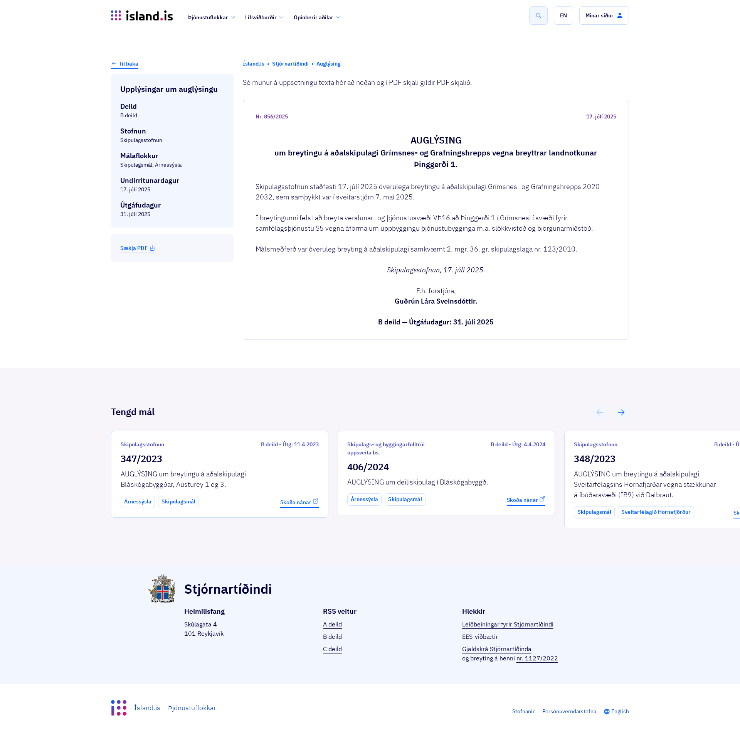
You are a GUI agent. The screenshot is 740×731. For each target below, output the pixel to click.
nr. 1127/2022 (537, 658)
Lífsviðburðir (261, 17)
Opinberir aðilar (313, 17)
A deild (332, 624)
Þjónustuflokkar (208, 17)
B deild (332, 636)
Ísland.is (147, 707)
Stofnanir (523, 711)
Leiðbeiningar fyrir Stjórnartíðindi (507, 624)
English (620, 711)
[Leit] (538, 15)
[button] (563, 15)
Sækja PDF (134, 248)
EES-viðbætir (480, 636)
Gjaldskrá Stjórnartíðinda (496, 649)
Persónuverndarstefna (569, 711)
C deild (332, 649)
